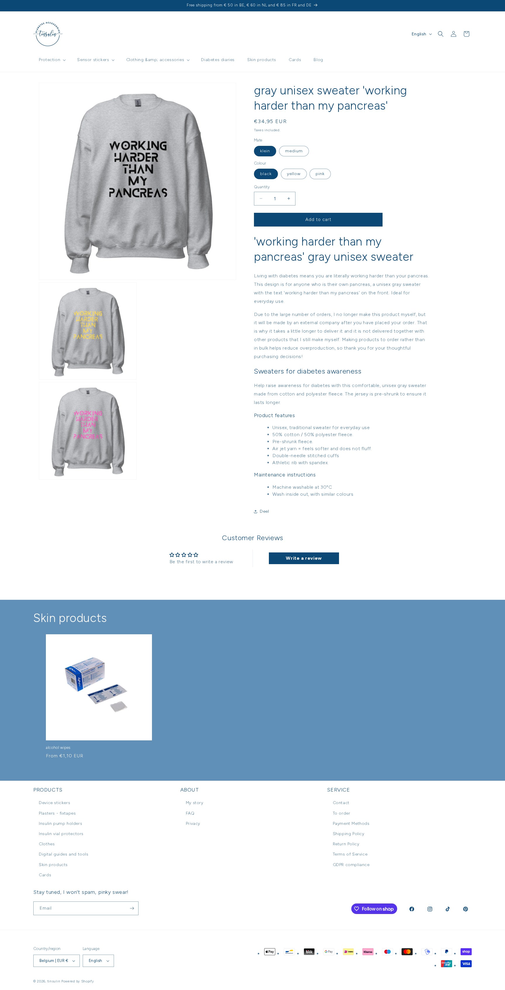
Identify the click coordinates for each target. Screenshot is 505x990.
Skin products (53, 864)
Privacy (193, 823)
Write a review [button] (303, 558)
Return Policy (346, 844)
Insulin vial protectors (61, 833)
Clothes (47, 844)
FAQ (190, 813)
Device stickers (54, 802)
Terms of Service (350, 854)
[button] (51, 60)
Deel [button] (264, 511)
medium (294, 150)
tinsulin (53, 981)
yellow (294, 173)
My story (194, 802)
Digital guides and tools (63, 854)
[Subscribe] (131, 908)
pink (320, 173)
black (266, 173)
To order (341, 813)
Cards (45, 874)
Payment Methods (351, 823)
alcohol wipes (58, 747)
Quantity (262, 187)
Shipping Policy (348, 833)
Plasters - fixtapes (57, 813)
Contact (341, 802)
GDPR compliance (351, 864)
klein (265, 150)
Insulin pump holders (60, 823)
